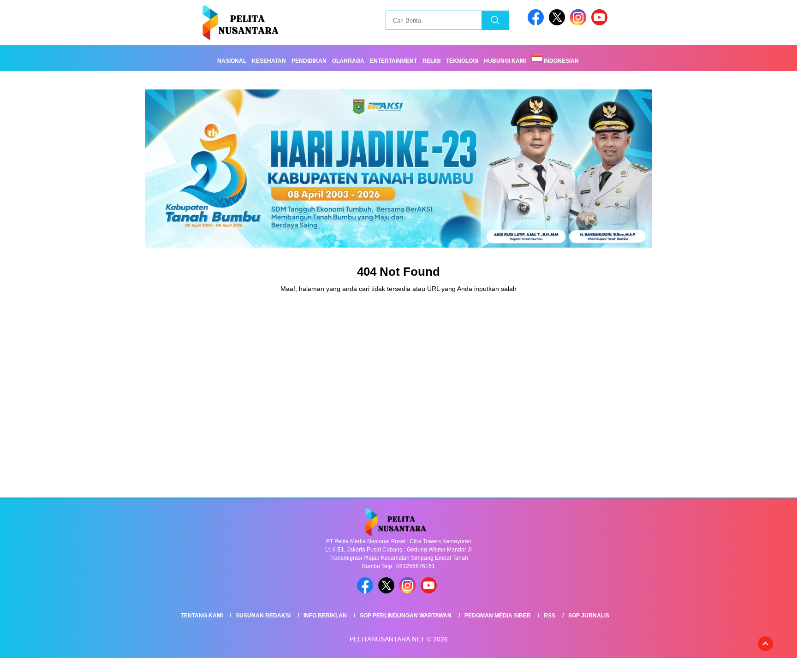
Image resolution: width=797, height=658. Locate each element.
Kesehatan (269, 61)
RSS (549, 615)
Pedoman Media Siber (497, 615)
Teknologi (462, 61)
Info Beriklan (325, 615)
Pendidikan (309, 61)
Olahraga (348, 61)
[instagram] (579, 23)
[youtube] (601, 23)
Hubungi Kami (505, 61)
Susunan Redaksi (263, 615)
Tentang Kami (202, 615)
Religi (431, 61)
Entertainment (393, 61)
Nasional (231, 61)
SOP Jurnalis (588, 615)
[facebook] (537, 23)
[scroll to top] (765, 643)
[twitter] (558, 23)
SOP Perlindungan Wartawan (406, 615)
